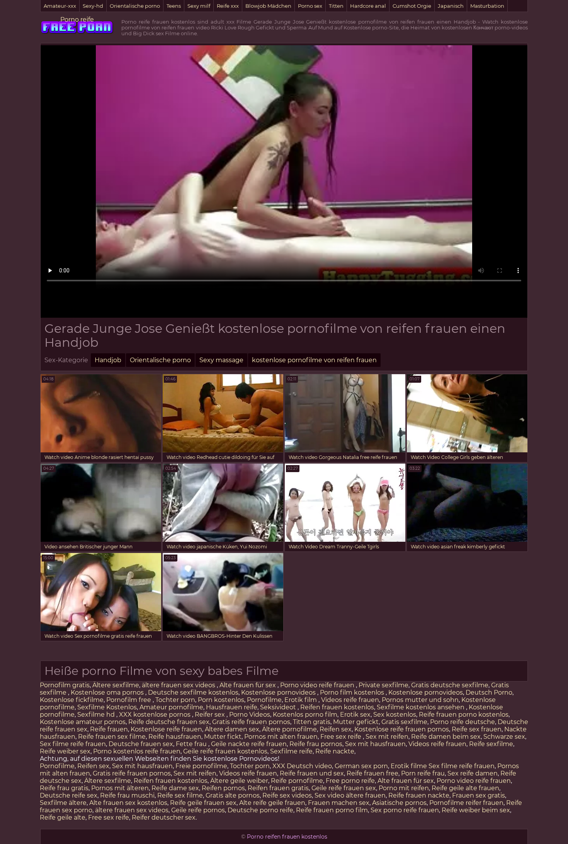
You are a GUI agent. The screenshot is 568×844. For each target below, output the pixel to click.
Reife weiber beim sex (476, 810)
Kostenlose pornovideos (279, 692)
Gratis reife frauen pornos (251, 722)
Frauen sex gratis (478, 795)
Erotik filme (409, 766)
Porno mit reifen (404, 788)
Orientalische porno (135, 6)
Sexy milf (198, 6)
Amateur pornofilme (171, 707)
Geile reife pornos (198, 810)
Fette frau (192, 744)
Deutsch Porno (489, 692)
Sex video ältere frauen (350, 795)
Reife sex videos (287, 795)
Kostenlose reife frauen (166, 729)
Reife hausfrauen (174, 736)
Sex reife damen (472, 773)
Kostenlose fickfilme (72, 700)
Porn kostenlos (221, 700)
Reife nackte (334, 751)
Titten (336, 6)
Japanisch (451, 6)
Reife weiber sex (65, 751)
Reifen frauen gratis (278, 788)
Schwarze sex (504, 736)
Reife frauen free (372, 773)
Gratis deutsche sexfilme (449, 685)
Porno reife (77, 19)
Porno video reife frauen (318, 685)
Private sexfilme (383, 685)
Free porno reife (350, 780)
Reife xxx (228, 6)
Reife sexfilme (491, 744)
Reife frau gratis (64, 788)
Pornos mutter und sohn (420, 700)
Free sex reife (341, 736)
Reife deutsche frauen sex (168, 722)
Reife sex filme (180, 795)
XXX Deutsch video (302, 766)
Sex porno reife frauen (405, 810)
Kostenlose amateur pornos (83, 722)
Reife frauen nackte (418, 795)
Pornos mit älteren (120, 788)
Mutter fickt (222, 736)
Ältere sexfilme (115, 685)
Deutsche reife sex (68, 795)
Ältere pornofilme (289, 729)
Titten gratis (311, 722)
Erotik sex (355, 714)
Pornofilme (264, 700)
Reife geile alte (62, 817)
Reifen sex (336, 729)
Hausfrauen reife (231, 707)
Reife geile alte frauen (465, 788)
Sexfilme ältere (63, 802)
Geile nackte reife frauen (249, 744)
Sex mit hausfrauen (375, 744)
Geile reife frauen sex (343, 788)
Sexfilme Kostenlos (107, 707)
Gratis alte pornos (233, 795)
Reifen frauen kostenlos (337, 707)
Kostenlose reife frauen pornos (401, 729)
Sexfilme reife (291, 751)
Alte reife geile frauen (272, 802)
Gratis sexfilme (404, 722)
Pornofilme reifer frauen (466, 802)
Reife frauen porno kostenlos (463, 714)
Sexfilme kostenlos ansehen (421, 707)
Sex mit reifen (387, 736)
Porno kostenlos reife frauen (136, 751)
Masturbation (487, 6)
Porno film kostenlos (353, 692)
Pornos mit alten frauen (281, 736)
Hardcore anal (368, 6)
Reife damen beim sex (446, 736)
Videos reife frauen (350, 700)
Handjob (108, 360)
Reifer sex (210, 714)
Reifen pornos (223, 788)
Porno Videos (249, 714)
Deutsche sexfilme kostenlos (193, 692)
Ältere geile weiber (239, 780)
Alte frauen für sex (248, 685)
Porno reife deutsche (462, 722)
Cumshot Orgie (412, 6)
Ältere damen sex (232, 729)
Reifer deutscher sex (164, 817)
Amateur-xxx (60, 6)
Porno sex (310, 6)
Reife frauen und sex (312, 773)
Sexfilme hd (96, 714)
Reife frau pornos (315, 744)
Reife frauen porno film (332, 810)
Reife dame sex (175, 788)
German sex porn (361, 766)
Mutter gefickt (356, 722)
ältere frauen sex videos (179, 685)
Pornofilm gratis (65, 685)
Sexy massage (221, 360)
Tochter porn (175, 700)
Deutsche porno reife (260, 810)
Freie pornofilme (201, 766)
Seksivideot (279, 707)
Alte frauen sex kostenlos (128, 802)
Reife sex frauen (477, 729)
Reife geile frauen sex (203, 802)
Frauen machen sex (338, 802)
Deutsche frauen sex (141, 744)
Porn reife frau (423, 773)
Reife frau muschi (127, 795)
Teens (174, 6)
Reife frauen (109, 729)
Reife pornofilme (297, 780)
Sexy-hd (93, 6)
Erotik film (301, 700)
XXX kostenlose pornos (155, 714)
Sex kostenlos (394, 714)
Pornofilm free (129, 700)
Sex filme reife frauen (73, 744)
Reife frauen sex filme (112, 736)
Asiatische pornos (399, 802)
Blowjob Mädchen (268, 6)
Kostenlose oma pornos (108, 692)
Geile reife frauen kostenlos (225, 751)
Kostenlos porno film (305, 714)
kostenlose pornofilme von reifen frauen (314, 360)
